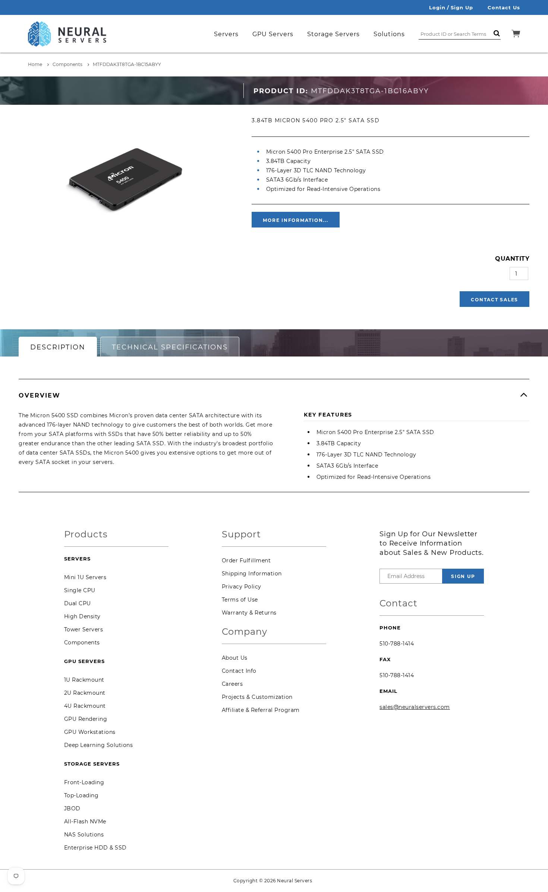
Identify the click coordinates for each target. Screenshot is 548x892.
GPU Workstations (90, 732)
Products (86, 535)
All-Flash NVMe (85, 821)
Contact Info (239, 671)
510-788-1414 (396, 643)
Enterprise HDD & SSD (95, 847)
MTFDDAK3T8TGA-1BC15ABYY (127, 64)
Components (67, 64)
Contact (398, 604)
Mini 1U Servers (85, 577)
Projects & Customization (257, 697)
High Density (82, 616)
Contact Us (504, 7)
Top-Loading (81, 795)
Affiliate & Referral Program (261, 710)
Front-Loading (84, 782)
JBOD (72, 808)
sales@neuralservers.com (414, 707)
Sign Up (462, 7)
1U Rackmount (84, 679)
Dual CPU (77, 603)
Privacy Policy (241, 586)
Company (244, 632)
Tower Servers (83, 629)
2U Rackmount (84, 693)
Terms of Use (240, 599)
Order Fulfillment (246, 560)
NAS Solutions (84, 834)
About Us (235, 657)
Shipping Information (252, 573)
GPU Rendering (85, 719)
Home (35, 64)
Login (437, 7)
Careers (232, 684)
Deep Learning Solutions (98, 745)
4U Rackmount (85, 706)
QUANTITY (512, 258)
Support (241, 535)
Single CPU (79, 590)
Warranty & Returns (249, 612)
